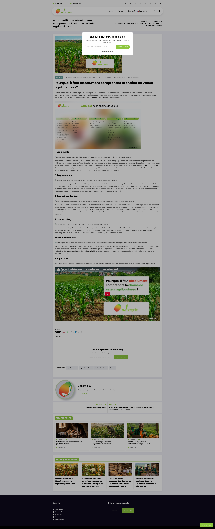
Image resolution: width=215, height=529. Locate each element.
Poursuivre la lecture (107, 52)
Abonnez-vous (123, 47)
